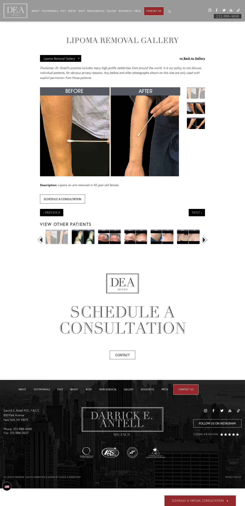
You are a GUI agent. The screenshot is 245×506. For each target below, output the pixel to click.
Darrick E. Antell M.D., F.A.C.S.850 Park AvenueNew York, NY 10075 (21, 415)
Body (82, 11)
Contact (122, 355)
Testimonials (49, 11)
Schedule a (122, 320)
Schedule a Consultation (62, 199)
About (35, 11)
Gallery (112, 11)
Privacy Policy (233, 477)
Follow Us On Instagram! (217, 423)
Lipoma (62, 185)
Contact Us (153, 11)
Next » (197, 212)
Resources (125, 11)
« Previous (51, 212)
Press (137, 11)
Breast (72, 11)
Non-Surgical (96, 11)
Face (63, 11)
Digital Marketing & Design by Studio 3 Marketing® (53, 477)
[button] (209, 10)
